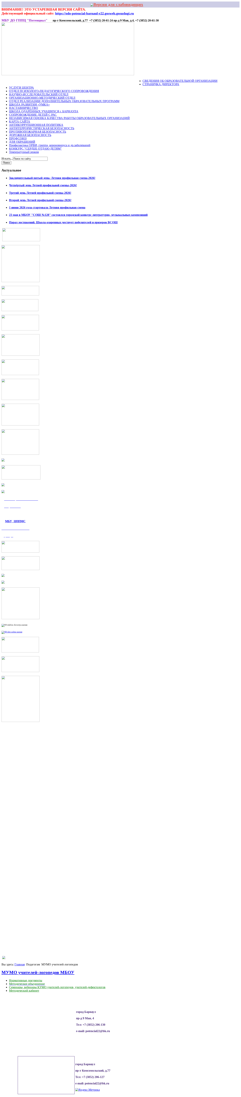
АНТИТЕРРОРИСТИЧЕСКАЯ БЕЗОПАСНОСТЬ (41, 128)
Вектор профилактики (89, 81)
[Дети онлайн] (12, 632)
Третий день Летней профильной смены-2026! (40, 192)
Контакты (134, 81)
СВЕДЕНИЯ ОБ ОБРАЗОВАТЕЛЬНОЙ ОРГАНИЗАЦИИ (180, 80)
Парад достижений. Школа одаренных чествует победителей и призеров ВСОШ (63, 222)
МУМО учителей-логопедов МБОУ (38, 972)
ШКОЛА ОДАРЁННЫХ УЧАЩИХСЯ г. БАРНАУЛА (43, 111)
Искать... (7, 158)
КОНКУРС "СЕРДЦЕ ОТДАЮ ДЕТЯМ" (35, 148)
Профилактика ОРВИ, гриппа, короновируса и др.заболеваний (49, 145)
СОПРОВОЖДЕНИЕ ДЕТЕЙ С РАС (33, 114)
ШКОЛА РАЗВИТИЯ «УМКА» (29, 104)
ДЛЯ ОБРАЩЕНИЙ (22, 141)
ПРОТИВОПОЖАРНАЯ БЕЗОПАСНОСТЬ (37, 131)
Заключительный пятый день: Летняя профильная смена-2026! (52, 178)
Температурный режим (24, 152)
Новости (16, 81)
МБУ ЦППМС (15, 521)
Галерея (65, 81)
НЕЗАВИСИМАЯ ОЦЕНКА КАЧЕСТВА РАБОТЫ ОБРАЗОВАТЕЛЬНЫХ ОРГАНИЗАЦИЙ (69, 118)
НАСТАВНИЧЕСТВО (23, 108)
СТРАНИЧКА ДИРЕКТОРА (161, 84)
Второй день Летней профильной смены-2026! (40, 200)
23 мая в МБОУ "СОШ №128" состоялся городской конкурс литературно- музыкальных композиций (78, 214)
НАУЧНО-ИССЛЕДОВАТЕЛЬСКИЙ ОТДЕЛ (38, 94)
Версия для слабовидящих (118, 4)
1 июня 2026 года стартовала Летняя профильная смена (47, 207)
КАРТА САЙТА (19, 121)
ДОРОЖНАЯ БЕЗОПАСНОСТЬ (30, 135)
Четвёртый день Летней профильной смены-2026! (43, 185)
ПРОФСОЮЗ (18, 138)
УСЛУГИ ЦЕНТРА (21, 87)
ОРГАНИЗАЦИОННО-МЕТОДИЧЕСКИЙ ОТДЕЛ (42, 97)
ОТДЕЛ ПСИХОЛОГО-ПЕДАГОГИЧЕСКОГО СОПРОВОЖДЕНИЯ (54, 91)
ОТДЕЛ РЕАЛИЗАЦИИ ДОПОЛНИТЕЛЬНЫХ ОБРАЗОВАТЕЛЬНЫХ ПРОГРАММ (64, 101)
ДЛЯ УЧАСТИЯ (117, 81)
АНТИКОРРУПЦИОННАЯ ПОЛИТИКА (36, 124)
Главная (19, 964)
